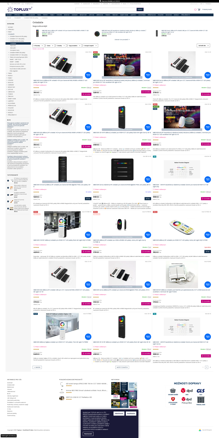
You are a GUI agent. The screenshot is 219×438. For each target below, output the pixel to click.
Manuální (13, 48)
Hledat (140, 9)
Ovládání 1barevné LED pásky (18, 36)
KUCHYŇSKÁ (11, 103)
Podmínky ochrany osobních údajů (17, 404)
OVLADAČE (11, 34)
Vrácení (105, 4)
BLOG (124, 4)
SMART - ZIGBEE (14, 62)
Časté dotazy (11, 415)
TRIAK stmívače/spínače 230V (19, 57)
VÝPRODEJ (11, 29)
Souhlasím (131, 414)
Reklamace (96, 4)
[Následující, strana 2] (206, 367)
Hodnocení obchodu (13, 407)
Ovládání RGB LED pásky (17, 41)
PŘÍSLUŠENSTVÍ (12, 115)
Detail (88, 199)
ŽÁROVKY (11, 96)
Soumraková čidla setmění (18, 69)
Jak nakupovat (11, 398)
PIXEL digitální (14, 71)
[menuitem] (9, 15)
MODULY (10, 112)
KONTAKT (77, 4)
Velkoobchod (115, 4)
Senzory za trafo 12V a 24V (18, 64)
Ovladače (13, 43)
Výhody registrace (135, 4)
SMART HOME (12, 99)
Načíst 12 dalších (122, 367)
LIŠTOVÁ (10, 89)
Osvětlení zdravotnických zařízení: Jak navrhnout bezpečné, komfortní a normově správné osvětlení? (18, 158)
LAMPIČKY (11, 101)
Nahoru (38, 367)
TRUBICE (10, 94)
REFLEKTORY (11, 87)
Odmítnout (119, 414)
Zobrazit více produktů (121, 39)
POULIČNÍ (10, 108)
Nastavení (88, 434)
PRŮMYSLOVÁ (12, 105)
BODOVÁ (10, 82)
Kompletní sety (14, 50)
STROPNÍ (10, 80)
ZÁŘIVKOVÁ (11, 92)
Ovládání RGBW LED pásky (17, 52)
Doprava (9, 411)
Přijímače (13, 46)
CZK (201, 4)
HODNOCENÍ (86, 4)
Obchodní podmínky (13, 400)
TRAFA (10, 73)
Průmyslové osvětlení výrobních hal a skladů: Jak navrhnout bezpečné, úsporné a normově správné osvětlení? (18, 125)
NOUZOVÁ (11, 110)
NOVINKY (10, 27)
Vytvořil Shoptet (207, 430)
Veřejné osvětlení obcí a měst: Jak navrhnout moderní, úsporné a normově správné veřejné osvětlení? (17, 141)
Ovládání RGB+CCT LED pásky (18, 55)
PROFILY (10, 76)
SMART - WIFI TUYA (15, 59)
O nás (9, 409)
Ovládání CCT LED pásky (17, 39)
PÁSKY (10, 32)
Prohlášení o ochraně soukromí (16, 402)
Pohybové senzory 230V (17, 66)
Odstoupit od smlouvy (8, 436)
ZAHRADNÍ (11, 85)
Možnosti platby (12, 413)
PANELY (10, 78)
